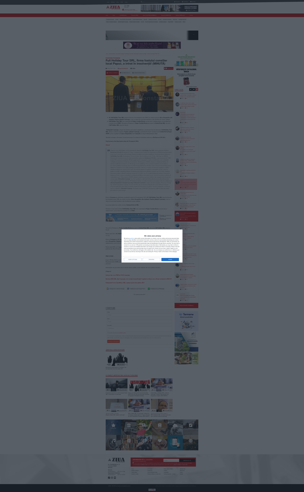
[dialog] (152, 246)
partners (132, 238)
